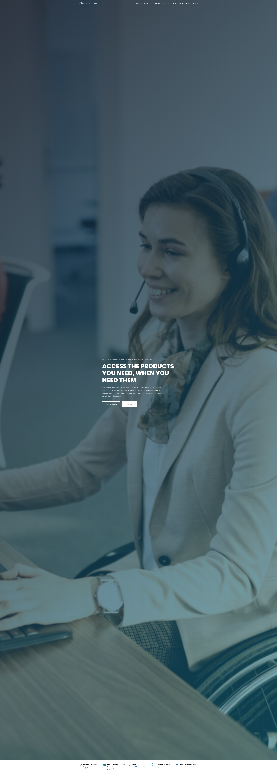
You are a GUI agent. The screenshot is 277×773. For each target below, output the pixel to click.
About (146, 4)
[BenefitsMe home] (88, 3)
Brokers (156, 4)
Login (195, 4)
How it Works (111, 404)
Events (165, 4)
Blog (174, 4)
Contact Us (184, 4)
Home (138, 4)
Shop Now (130, 404)
